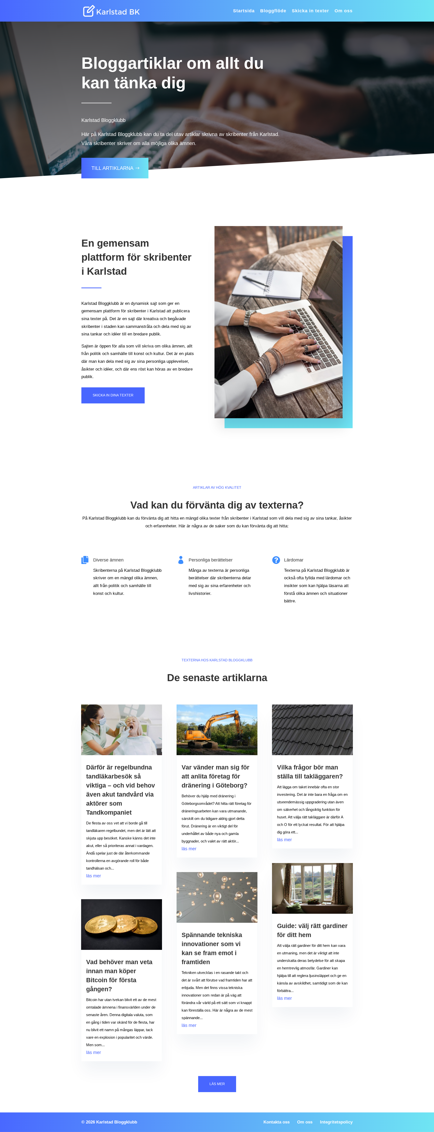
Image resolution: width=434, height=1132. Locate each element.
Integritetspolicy (336, 1122)
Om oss (344, 10)
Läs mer (217, 1084)
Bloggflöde (273, 10)
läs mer (93, 875)
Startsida (244, 10)
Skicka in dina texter (113, 395)
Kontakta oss (276, 1122)
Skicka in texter (310, 10)
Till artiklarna (112, 168)
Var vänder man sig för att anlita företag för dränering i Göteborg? (215, 776)
